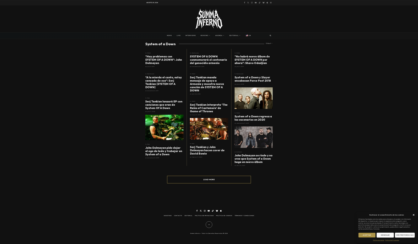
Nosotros (168, 215)
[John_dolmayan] (164, 127)
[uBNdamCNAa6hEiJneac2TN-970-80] (209, 128)
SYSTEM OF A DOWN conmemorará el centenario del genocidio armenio (208, 60)
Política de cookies (378, 240)
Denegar (385, 235)
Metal (149, 53)
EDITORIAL (234, 35)
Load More (209, 180)
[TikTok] (260, 2)
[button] (414, 215)
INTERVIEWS (190, 35)
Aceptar (367, 235)
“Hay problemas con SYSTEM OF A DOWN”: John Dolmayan (163, 60)
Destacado (150, 74)
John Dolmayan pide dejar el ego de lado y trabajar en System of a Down (163, 151)
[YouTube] (256, 2)
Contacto (178, 215)
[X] (248, 2)
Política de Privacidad (392, 240)
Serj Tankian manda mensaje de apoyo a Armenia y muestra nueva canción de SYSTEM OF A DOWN (207, 84)
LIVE (179, 35)
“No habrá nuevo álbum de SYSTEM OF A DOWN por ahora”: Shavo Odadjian (252, 60)
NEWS (169, 35)
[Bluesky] (263, 2)
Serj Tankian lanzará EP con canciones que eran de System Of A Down (163, 105)
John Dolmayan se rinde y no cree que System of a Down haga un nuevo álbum (253, 159)
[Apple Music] (267, 2)
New (148, 98)
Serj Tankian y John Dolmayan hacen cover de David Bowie (207, 150)
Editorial (189, 215)
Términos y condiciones (244, 215)
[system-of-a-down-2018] (254, 137)
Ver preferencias (405, 235)
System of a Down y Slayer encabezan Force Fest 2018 (253, 79)
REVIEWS (204, 35)
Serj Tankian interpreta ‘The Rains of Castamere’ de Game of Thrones (209, 108)
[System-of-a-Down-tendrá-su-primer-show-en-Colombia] (254, 98)
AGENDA (218, 35)
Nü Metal (239, 152)
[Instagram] (252, 2)
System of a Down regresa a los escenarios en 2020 (253, 118)
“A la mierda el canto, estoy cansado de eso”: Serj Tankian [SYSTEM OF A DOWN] (163, 82)
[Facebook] (244, 2)
